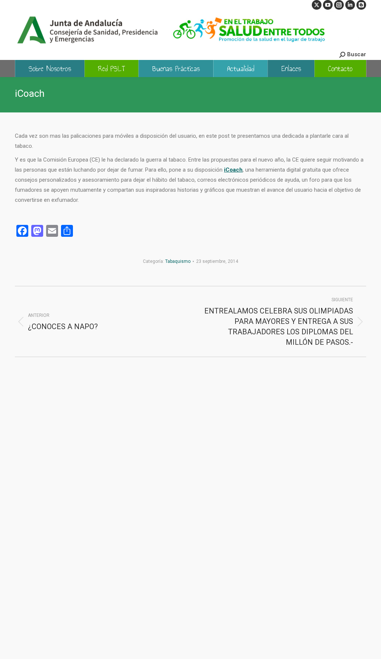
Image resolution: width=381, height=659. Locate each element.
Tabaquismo (177, 261)
